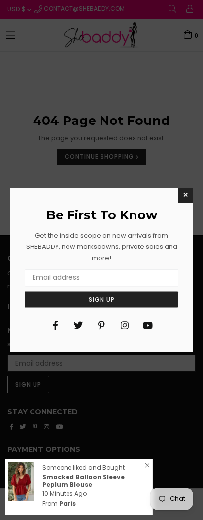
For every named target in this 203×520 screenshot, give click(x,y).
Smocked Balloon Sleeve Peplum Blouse (83, 480)
